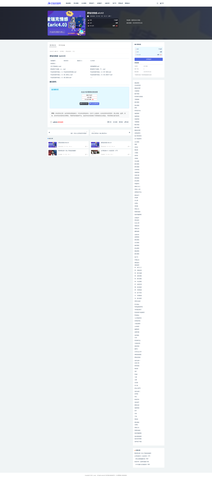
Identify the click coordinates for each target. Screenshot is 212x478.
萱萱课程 (137, 178)
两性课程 (137, 239)
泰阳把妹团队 (138, 354)
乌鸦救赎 (137, 99)
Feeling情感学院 (139, 306)
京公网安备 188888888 (121, 475)
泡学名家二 (137, 391)
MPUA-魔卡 (138, 301)
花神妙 (136, 158)
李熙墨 (136, 206)
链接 (127, 122)
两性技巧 (137, 195)
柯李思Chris (138, 110)
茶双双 (136, 155)
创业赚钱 (60, 154)
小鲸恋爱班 (137, 323)
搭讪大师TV (138, 388)
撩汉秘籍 (137, 166)
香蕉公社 (137, 209)
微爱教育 (137, 329)
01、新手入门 (138, 267)
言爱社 (136, 203)
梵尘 (136, 396)
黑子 (136, 410)
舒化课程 (137, 180)
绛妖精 (136, 368)
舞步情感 (137, 124)
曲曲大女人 (137, 186)
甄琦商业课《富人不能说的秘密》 (67, 150)
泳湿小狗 (137, 363)
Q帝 (136, 371)
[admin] (88, 16)
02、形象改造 (138, 270)
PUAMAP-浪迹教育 (140, 312)
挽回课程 (137, 245)
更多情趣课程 (138, 214)
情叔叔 (136, 419)
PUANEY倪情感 (139, 96)
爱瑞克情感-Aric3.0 (63, 142)
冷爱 (136, 379)
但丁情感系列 (138, 138)
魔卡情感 (137, 93)
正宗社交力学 (138, 351)
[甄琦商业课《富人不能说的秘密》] (52, 153)
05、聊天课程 (138, 278)
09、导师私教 (138, 290)
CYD (136, 337)
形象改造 (137, 225)
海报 (121, 122)
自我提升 (137, 217)
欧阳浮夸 (137, 399)
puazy (94, 475)
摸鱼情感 (137, 346)
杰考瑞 (136, 393)
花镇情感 (137, 172)
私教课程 (103, 154)
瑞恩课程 (137, 113)
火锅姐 (136, 152)
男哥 (136, 107)
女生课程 (137, 142)
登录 (162, 3)
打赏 (110, 122)
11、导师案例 (138, 295)
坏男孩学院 (137, 320)
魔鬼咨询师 (137, 88)
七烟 (136, 377)
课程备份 (137, 262)
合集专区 (137, 234)
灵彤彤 (136, 147)
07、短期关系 (138, 284)
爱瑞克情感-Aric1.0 (106, 142)
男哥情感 (137, 365)
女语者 (136, 382)
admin (58, 122)
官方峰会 (137, 304)
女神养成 (137, 169)
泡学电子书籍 (138, 441)
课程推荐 (137, 265)
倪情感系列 (137, 133)
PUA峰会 (137, 315)
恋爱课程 (137, 237)
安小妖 (136, 385)
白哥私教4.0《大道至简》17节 (109, 150)
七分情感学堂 (138, 318)
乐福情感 (137, 91)
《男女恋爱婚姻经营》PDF (141, 458)
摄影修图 (137, 231)
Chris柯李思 (138, 85)
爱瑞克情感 (92, 16)
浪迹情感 (137, 119)
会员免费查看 (94, 103)
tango (136, 374)
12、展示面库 (138, 298)
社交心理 (137, 223)
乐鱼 (136, 413)
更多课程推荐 (138, 436)
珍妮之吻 (137, 175)
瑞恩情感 (137, 116)
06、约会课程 (138, 281)
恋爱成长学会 (138, 192)
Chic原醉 (137, 161)
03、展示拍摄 (138, 273)
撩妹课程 (137, 83)
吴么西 (136, 200)
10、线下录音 (138, 292)
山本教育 (137, 326)
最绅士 (136, 349)
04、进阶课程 (138, 276)
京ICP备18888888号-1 (110, 475)
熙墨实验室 (137, 211)
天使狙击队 (137, 343)
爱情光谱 (137, 405)
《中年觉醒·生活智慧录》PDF (142, 464)
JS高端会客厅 (138, 309)
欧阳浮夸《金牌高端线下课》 (142, 461)
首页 (57, 51)
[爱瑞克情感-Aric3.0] (52, 145)
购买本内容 (85, 103)
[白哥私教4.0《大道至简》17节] (95, 153)
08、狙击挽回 (138, 287)
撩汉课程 (137, 102)
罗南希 (136, 197)
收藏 (116, 122)
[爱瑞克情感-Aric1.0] (95, 145)
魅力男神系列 (138, 136)
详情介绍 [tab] (53, 45)
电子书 (114, 3)
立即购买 (148, 59)
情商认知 (137, 228)
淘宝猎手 (137, 402)
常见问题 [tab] (62, 45)
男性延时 (137, 220)
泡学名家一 (137, 360)
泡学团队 (62, 51)
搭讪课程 (137, 248)
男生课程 (137, 105)
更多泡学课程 (138, 438)
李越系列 (137, 183)
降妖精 (136, 150)
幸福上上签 (137, 189)
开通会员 (120, 3)
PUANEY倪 (137, 340)
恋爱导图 (137, 332)
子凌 (136, 416)
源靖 (136, 144)
